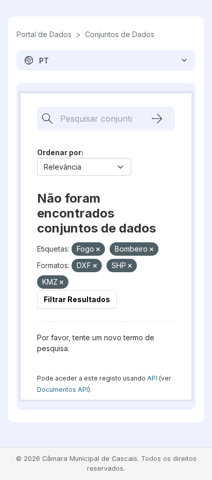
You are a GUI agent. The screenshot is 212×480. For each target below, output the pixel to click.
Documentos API (62, 389)
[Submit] (157, 118)
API (152, 378)
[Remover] (98, 249)
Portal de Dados (44, 34)
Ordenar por (59, 152)
